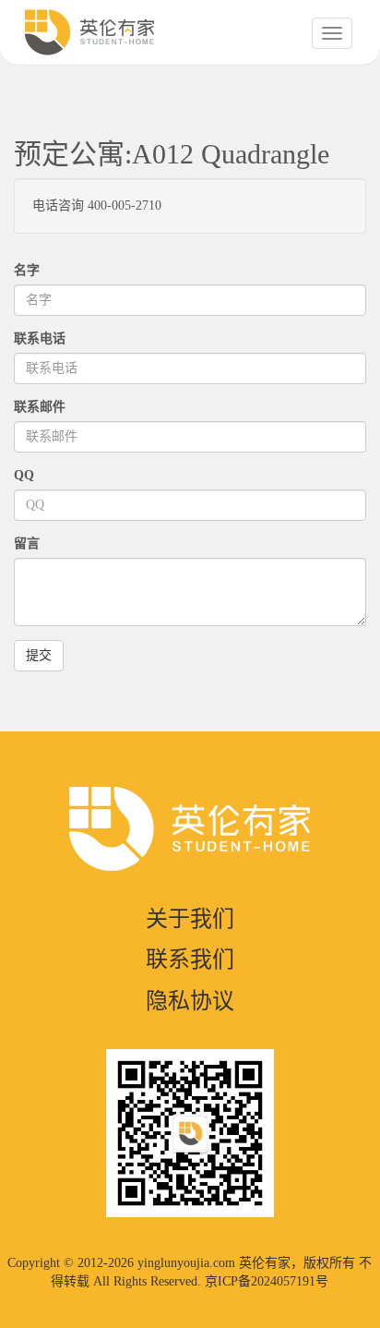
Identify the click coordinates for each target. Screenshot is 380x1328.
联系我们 (190, 960)
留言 (27, 543)
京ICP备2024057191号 (266, 1281)
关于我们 (190, 919)
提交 (39, 655)
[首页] (89, 32)
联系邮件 (39, 407)
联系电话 (39, 338)
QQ (24, 475)
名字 (27, 270)
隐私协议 (190, 1001)
